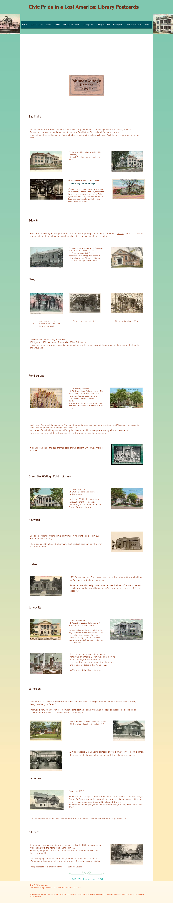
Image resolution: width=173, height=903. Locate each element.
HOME (73, 879)
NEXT (100, 879)
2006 (98, 536)
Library (120, 233)
